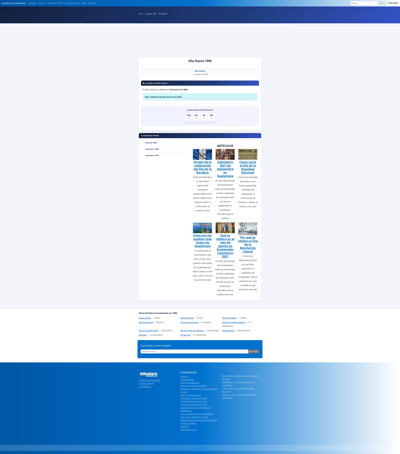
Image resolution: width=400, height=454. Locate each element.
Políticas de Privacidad (149, 380)
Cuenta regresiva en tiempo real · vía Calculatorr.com (200, 123)
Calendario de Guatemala (13, 3)
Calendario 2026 (55, 3)
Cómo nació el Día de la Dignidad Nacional (247, 167)
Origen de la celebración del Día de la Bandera (203, 167)
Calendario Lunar (188, 429)
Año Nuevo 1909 (200, 61)
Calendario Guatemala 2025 (193, 398)
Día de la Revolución (148, 330)
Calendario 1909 (152, 149)
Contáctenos (145, 386)
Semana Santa (187, 379)
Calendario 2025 (72, 3)
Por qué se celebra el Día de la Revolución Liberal (248, 244)
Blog (84, 3)
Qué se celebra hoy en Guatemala (196, 413)
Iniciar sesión (393, 3)
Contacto (92, 3)
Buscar (382, 3)
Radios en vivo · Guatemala (193, 385)
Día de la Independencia (233, 322)
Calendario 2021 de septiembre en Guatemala (225, 169)
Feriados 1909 (151, 143)
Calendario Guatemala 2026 (193, 401)
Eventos (42, 3)
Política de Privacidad (190, 395)
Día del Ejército (146, 322)
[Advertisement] (200, 39)
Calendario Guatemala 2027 (193, 404)
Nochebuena (228, 330)
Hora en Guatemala (189, 382)
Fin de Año (185, 335)
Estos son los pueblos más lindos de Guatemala (202, 240)
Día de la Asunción (189, 322)
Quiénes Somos (146, 383)
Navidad (143, 335)
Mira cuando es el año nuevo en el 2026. (163, 97)
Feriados (32, 3)
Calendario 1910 (152, 155)
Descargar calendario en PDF (194, 417)
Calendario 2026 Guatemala (200, 448)
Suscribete (254, 351)
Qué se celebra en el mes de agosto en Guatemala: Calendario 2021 (225, 245)
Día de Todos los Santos (191, 330)
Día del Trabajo (229, 317)
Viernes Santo (187, 317)
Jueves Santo (145, 317)
